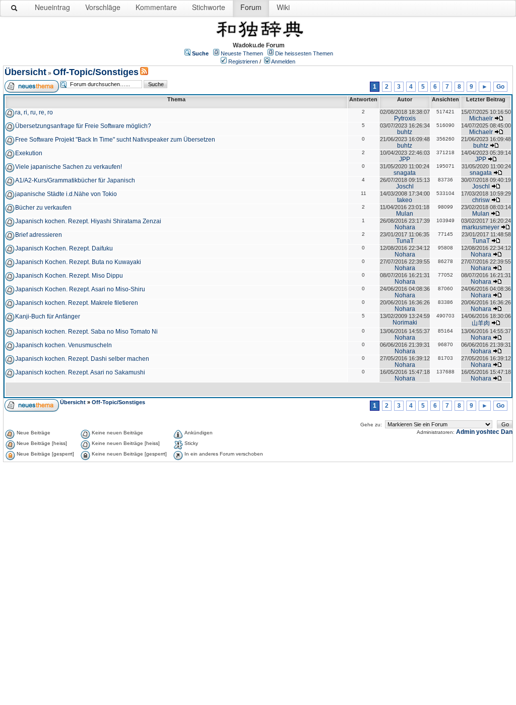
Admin (465, 431)
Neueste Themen (242, 53)
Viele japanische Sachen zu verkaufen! (68, 166)
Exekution (28, 153)
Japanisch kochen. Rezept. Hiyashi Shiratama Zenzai (88, 221)
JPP (404, 159)
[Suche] (14, 10)
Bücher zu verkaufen (43, 207)
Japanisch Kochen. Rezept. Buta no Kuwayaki (78, 262)
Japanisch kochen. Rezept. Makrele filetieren (76, 302)
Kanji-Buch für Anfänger (47, 316)
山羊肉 (481, 323)
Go (500, 86)
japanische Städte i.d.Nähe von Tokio (66, 194)
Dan (506, 431)
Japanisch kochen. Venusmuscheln (63, 345)
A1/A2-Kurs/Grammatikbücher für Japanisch (75, 180)
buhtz (404, 132)
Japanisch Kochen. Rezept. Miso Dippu (69, 275)
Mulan (404, 213)
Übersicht (25, 72)
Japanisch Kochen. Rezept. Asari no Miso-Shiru (80, 289)
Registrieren (243, 61)
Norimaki (405, 322)
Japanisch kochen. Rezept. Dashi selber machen (82, 358)
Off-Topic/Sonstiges (96, 72)
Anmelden (283, 61)
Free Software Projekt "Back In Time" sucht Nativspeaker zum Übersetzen (115, 139)
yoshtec (487, 431)
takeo (404, 200)
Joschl (405, 186)
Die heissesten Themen (304, 53)
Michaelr (481, 118)
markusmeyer (480, 227)
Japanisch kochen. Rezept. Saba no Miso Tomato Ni (86, 331)
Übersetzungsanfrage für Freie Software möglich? (83, 126)
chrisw (481, 200)
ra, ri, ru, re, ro (34, 112)
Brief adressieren (38, 234)
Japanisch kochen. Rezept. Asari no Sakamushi (80, 372)
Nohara (405, 227)
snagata (405, 172)
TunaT (405, 240)
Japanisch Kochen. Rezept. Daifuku (64, 248)
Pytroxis (405, 118)
